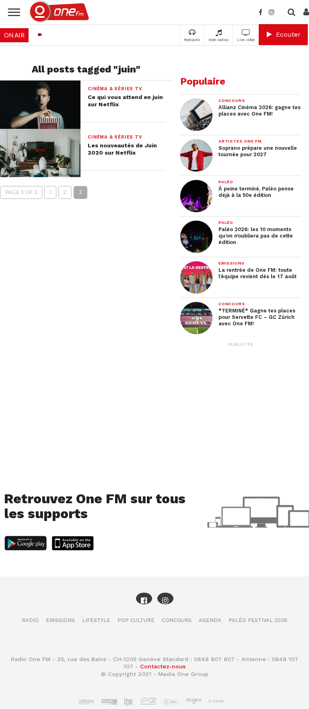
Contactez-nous (162, 666)
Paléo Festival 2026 (258, 620)
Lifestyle (96, 620)
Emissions (60, 620)
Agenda (210, 620)
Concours (177, 620)
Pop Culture (135, 620)
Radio (30, 620)
